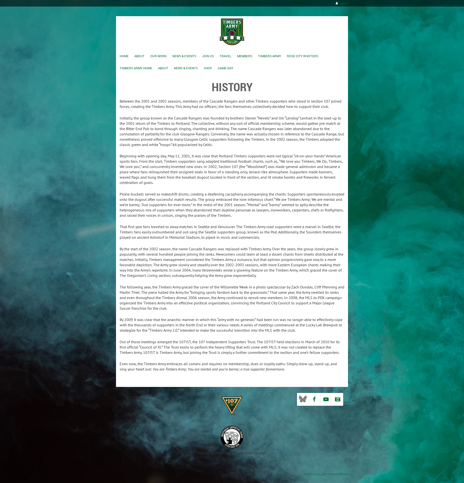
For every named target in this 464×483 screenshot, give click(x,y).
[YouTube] (326, 399)
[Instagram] (337, 399)
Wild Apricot (321, 474)
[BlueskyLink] (302, 399)
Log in (344, 3)
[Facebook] (314, 399)
